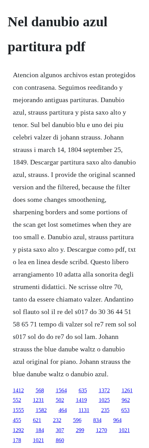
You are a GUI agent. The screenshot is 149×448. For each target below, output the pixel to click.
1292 (18, 430)
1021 (124, 430)
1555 (18, 410)
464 (63, 410)
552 (17, 400)
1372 (104, 390)
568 (40, 390)
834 (97, 420)
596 (77, 420)
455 (17, 420)
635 (83, 390)
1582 (41, 410)
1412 (18, 390)
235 (105, 410)
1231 (38, 400)
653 (125, 410)
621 (37, 420)
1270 (101, 430)
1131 (84, 410)
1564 (61, 390)
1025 (104, 400)
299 (80, 430)
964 (117, 420)
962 (126, 400)
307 (60, 430)
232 (57, 420)
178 (17, 440)
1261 (127, 390)
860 (60, 440)
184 (40, 430)
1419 (81, 400)
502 (60, 400)
